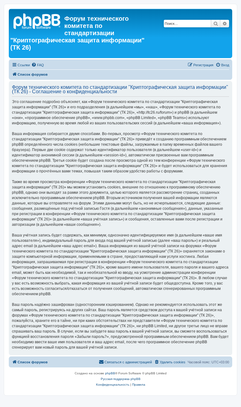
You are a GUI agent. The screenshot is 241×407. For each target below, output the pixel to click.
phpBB (110, 373)
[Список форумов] (37, 20)
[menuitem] (37, 65)
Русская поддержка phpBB (121, 379)
